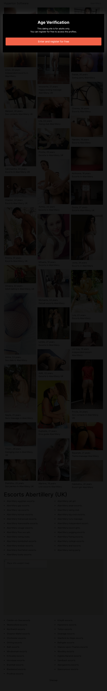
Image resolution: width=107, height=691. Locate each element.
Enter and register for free (53, 41)
